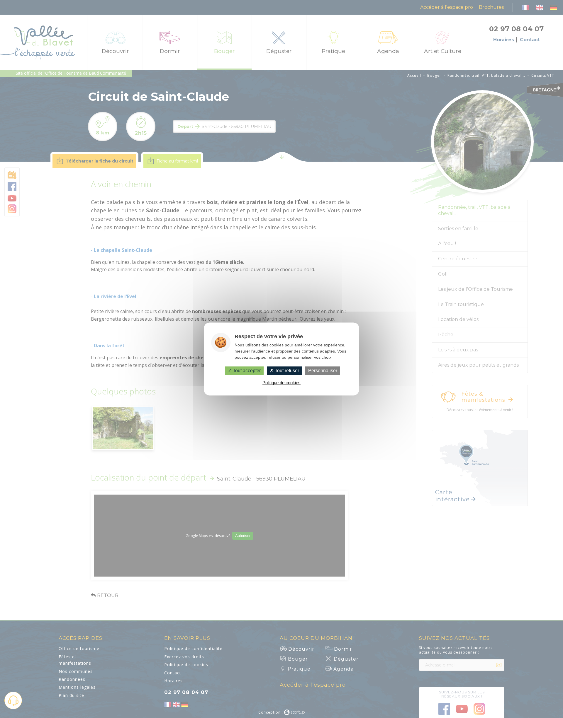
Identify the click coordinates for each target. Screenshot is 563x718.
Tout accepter (246, 370)
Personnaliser (322, 370)
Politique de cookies (281, 382)
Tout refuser (286, 370)
